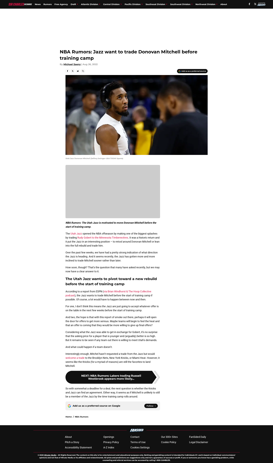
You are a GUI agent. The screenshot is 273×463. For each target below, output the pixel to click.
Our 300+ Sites (169, 436)
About (223, 4)
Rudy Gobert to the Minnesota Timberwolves (102, 237)
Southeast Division (155, 4)
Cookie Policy (168, 442)
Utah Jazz (76, 233)
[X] (255, 4)
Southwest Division (180, 4)
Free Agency (61, 4)
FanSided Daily (197, 436)
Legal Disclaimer (198, 442)
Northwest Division (205, 4)
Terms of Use (138, 442)
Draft (73, 4)
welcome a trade (75, 357)
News (38, 4)
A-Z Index (108, 447)
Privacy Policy (111, 442)
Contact (134, 436)
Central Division (111, 4)
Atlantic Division (89, 4)
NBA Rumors (81, 416)
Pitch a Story (72, 442)
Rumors (47, 4)
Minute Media (50, 455)
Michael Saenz (72, 64)
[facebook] (249, 4)
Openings (108, 436)
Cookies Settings (140, 447)
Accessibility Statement (78, 447)
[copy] (83, 71)
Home (68, 416)
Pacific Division (133, 4)
